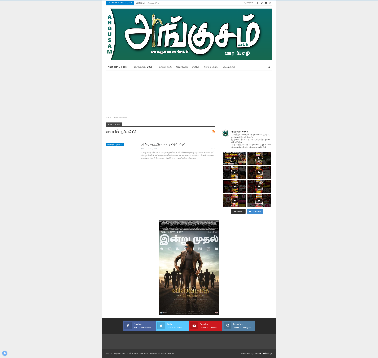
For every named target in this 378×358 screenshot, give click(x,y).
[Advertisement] (189, 92)
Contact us (140, 3)
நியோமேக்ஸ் (182, 66)
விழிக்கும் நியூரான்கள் (115, 144)
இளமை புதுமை (211, 66)
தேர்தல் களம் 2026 (143, 66)
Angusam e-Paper (117, 66)
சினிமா (195, 66)
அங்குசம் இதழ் (153, 3)
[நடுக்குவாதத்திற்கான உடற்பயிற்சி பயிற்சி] (121, 152)
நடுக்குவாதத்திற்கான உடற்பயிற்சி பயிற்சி (163, 144)
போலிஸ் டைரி (165, 66)
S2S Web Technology (263, 353)
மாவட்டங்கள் (229, 66)
